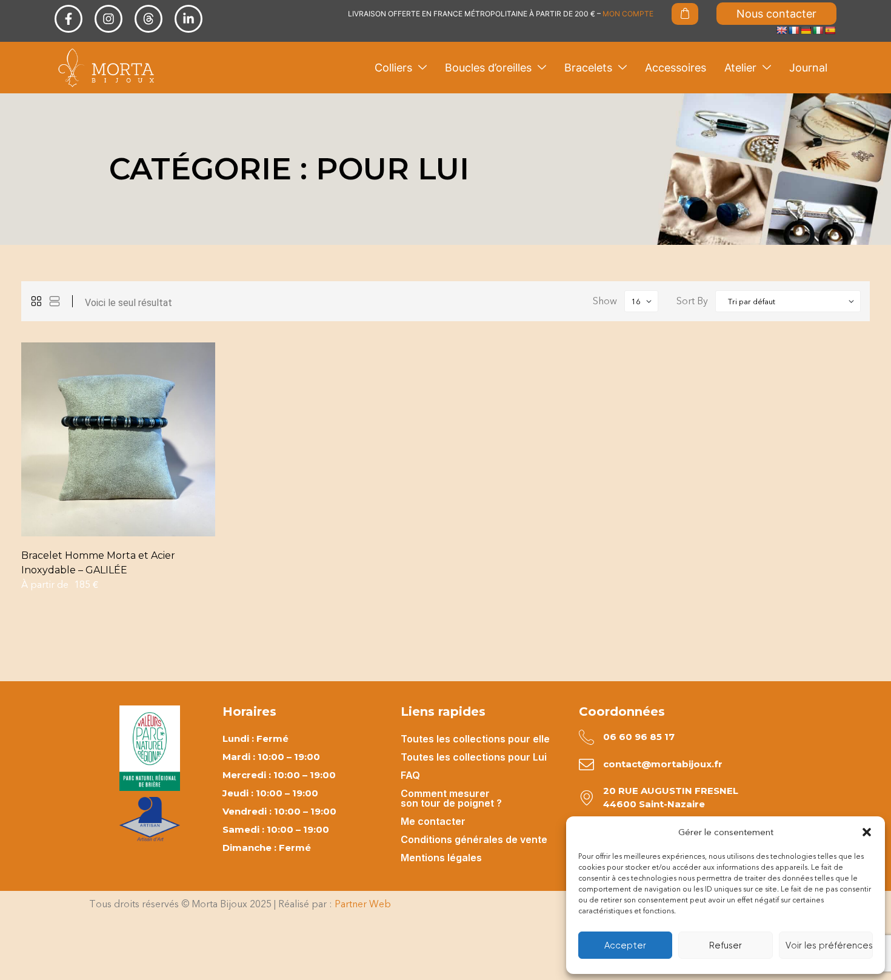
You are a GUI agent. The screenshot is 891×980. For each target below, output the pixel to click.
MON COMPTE (627, 13)
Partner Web (363, 904)
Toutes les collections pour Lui (474, 757)
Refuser (725, 945)
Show (605, 301)
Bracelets (588, 67)
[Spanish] (829, 30)
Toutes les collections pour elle (475, 739)
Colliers (393, 67)
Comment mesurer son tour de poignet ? (451, 798)
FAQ (410, 775)
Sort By (692, 301)
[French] (793, 30)
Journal (808, 67)
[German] (805, 30)
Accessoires (675, 67)
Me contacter (433, 821)
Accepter (625, 945)
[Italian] (817, 30)
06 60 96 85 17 (639, 736)
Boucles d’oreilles (488, 67)
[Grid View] (36, 301)
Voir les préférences (829, 945)
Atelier (740, 67)
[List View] (54, 301)
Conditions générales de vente (474, 839)
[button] (867, 832)
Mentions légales (441, 858)
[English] (781, 30)
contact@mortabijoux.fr (662, 764)
